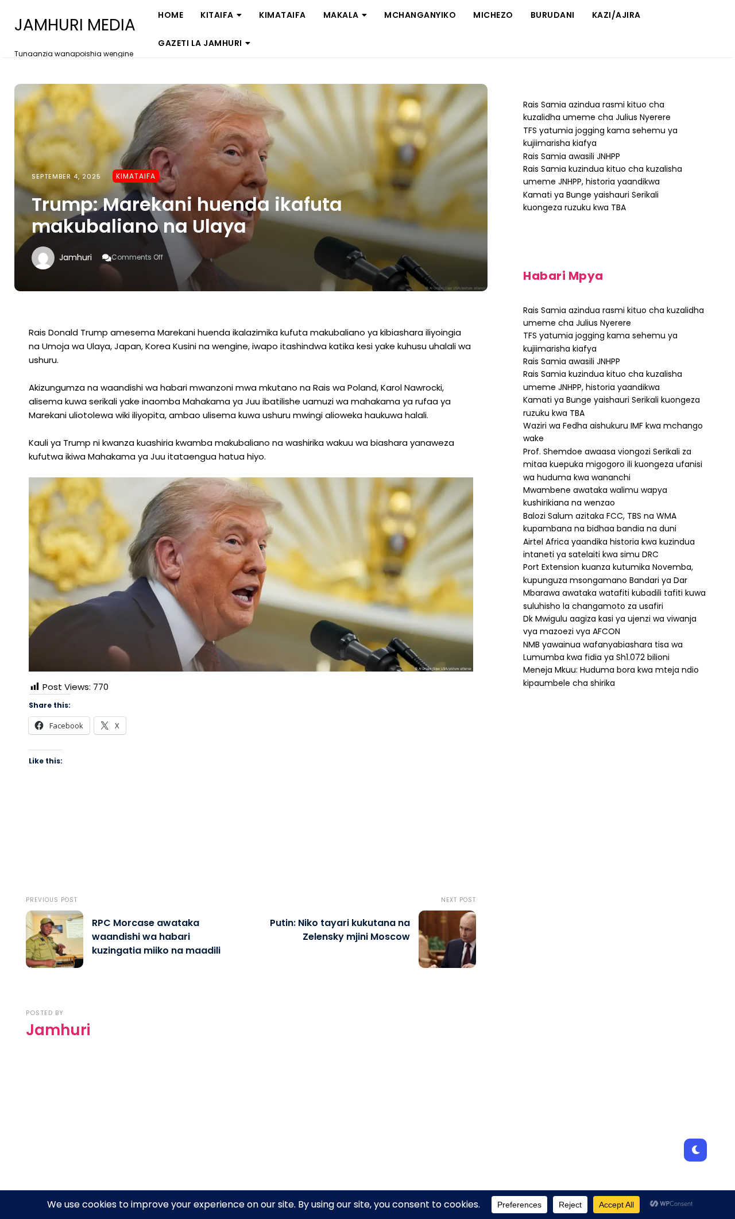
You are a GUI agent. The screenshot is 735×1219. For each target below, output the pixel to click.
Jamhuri (75, 257)
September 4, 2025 (66, 176)
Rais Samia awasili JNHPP (571, 156)
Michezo (493, 15)
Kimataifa (282, 15)
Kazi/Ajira (616, 15)
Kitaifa (217, 15)
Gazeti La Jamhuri (200, 43)
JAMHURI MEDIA (75, 25)
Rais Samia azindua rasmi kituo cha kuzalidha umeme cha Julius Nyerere (597, 111)
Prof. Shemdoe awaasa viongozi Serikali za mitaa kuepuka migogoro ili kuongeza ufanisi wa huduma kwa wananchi (612, 464)
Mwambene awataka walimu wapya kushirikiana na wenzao (595, 496)
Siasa (342, 54)
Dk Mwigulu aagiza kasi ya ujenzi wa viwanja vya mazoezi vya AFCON (610, 625)
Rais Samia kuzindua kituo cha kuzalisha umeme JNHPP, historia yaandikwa (602, 175)
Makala (341, 15)
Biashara (226, 54)
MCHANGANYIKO (420, 15)
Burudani (553, 15)
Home (170, 15)
